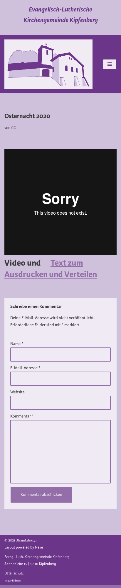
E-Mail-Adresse (25, 367)
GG (13, 127)
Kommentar (21, 416)
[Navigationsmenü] (110, 64)
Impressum (12, 580)
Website (17, 392)
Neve (39, 547)
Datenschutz (13, 573)
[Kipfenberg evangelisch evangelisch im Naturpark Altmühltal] (48, 64)
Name (16, 343)
